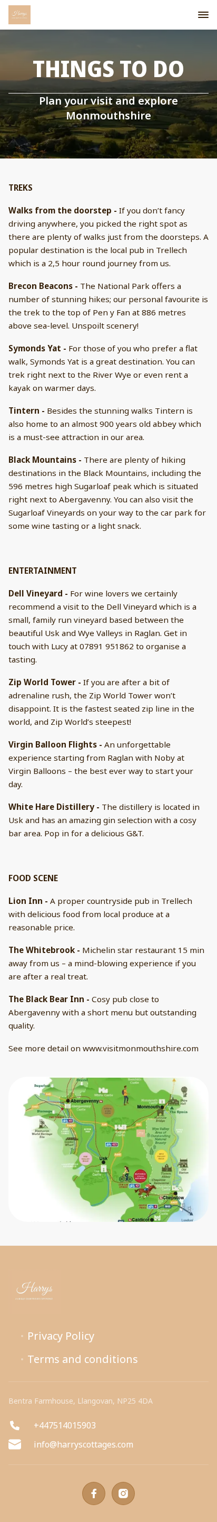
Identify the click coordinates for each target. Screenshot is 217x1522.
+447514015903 (65, 1425)
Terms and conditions (82, 1359)
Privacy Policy (60, 1336)
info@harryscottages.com (83, 1444)
